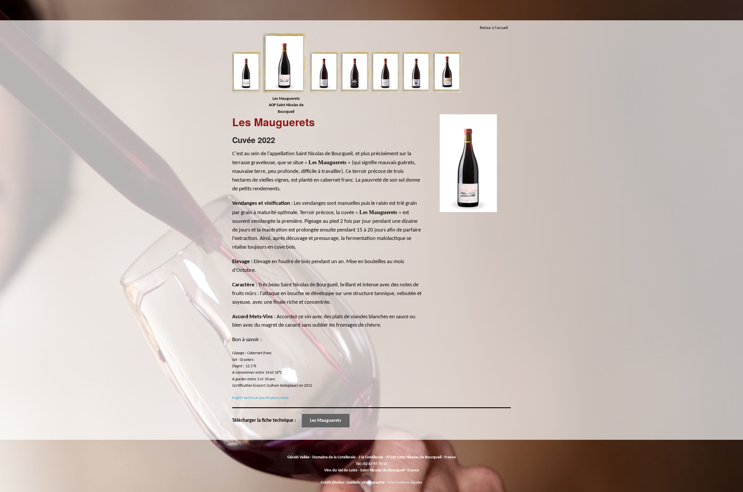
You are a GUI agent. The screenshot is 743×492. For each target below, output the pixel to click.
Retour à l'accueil (494, 28)
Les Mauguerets (325, 420)
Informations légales (404, 482)
